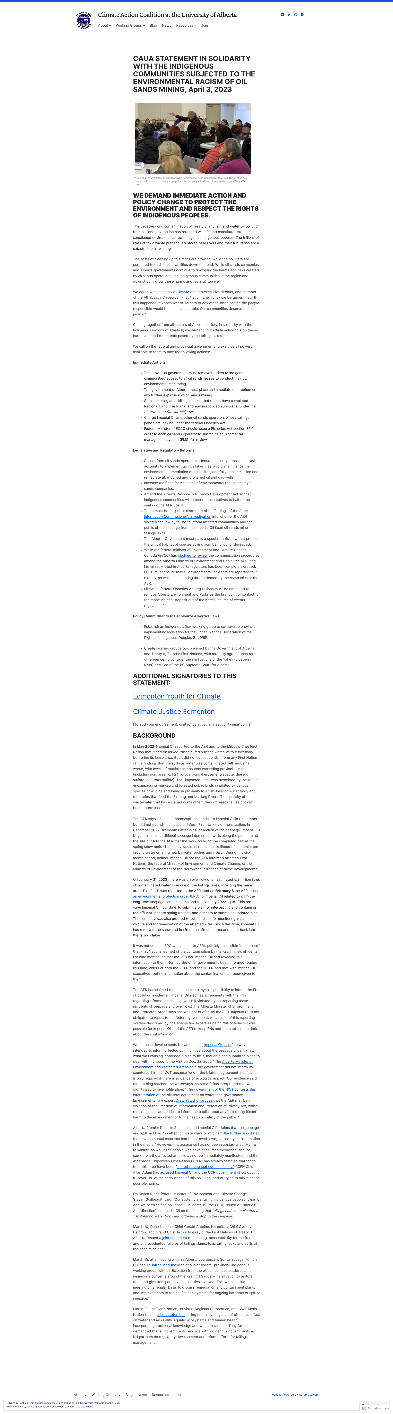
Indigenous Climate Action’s (180, 292)
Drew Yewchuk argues (194, 1100)
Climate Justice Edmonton (174, 712)
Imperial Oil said (218, 1045)
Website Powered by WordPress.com (294, 1394)
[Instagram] (295, 14)
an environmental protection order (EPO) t (167, 896)
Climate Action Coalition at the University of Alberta (167, 14)
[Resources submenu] (195, 25)
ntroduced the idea (169, 1265)
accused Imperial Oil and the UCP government (198, 1172)
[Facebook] (302, 14)
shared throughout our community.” (205, 1167)
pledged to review (193, 555)
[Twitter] (289, 14)
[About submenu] (110, 25)
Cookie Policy (84, 1406)
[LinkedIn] (282, 14)
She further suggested (241, 1133)
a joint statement (173, 1238)
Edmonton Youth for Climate (177, 696)
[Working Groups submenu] (144, 25)
